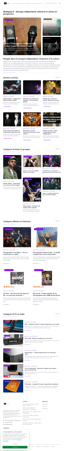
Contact (32, 446)
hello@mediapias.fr (9, 424)
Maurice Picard (6, 128)
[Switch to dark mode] (60, 3)
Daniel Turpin (25, 96)
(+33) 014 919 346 (8, 422)
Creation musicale (40, 3)
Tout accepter (15, 447)
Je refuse (15, 444)
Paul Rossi (5, 96)
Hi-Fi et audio (7, 321)
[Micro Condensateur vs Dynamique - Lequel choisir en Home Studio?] (22, 36)
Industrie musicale (21, 3)
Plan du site (52, 446)
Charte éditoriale (46, 446)
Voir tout (57, 77)
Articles (25, 401)
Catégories (6, 428)
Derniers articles (15, 3)
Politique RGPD (38, 446)
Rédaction (45, 401)
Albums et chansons (34, 3)
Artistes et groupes (27, 3)
